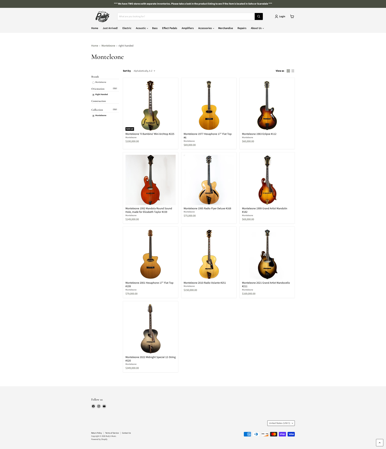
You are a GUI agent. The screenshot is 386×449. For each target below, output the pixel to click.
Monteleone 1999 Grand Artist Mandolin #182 (264, 210)
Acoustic (141, 28)
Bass (155, 28)
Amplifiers (188, 28)
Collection (97, 109)
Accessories (205, 28)
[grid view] (288, 71)
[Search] (259, 16)
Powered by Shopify (99, 439)
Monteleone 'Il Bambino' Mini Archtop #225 (149, 134)
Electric (126, 28)
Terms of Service (112, 433)
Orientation (97, 88)
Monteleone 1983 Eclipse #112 (259, 134)
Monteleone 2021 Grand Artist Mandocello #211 (266, 284)
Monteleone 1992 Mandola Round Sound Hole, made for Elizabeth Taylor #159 (148, 210)
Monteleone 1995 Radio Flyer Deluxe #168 (207, 208)
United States (279, 423)
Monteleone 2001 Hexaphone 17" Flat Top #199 (149, 284)
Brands (95, 76)
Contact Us (126, 433)
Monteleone (108, 45)
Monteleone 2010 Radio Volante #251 (205, 283)
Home (94, 28)
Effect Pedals (169, 28)
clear (115, 88)
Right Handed (101, 94)
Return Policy (96, 433)
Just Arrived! (110, 28)
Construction (98, 101)
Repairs (241, 28)
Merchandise (225, 28)
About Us (256, 28)
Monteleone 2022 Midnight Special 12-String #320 (150, 359)
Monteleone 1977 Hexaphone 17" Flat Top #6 (208, 135)
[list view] (292, 71)
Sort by (127, 71)
